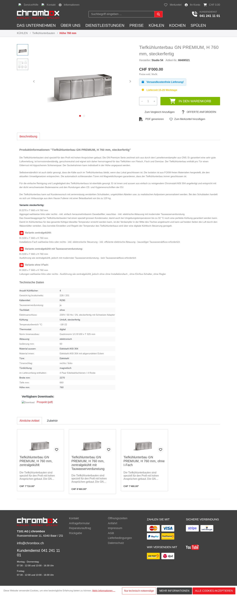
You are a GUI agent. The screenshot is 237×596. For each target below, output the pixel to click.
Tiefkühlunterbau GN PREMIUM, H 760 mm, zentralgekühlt (36, 461)
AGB (111, 533)
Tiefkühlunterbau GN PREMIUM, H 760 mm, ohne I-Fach (144, 461)
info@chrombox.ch (30, 543)
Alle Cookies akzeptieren (214, 590)
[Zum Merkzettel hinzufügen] (56, 449)
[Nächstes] (130, 81)
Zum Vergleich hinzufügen (160, 112)
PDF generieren (154, 119)
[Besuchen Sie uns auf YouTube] (192, 547)
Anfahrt (112, 523)
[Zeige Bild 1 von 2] (80, 116)
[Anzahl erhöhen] (154, 101)
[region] (75, 81)
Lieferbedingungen (120, 538)
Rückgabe (75, 533)
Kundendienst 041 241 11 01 (38, 552)
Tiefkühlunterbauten (43, 33)
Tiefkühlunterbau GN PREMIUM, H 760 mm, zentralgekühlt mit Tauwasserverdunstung (87, 463)
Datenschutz (116, 543)
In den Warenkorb (195, 101)
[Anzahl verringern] (142, 101)
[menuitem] (86, 518)
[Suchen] (158, 14)
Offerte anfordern (201, 112)
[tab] (28, 136)
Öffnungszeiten (117, 518)
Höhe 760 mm (67, 33)
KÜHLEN (22, 33)
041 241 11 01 (210, 16)
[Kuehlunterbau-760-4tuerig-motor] (82, 79)
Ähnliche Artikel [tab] (29, 420)
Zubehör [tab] (52, 420)
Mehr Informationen (174, 590)
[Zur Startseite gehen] (38, 14)
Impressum (115, 528)
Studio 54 (157, 60)
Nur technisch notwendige (139, 590)
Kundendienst (208, 11)
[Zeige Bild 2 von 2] (84, 116)
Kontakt (74, 518)
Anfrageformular (79, 523)
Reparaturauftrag (80, 528)
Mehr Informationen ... (103, 590)
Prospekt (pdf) (45, 402)
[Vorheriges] (33, 81)
